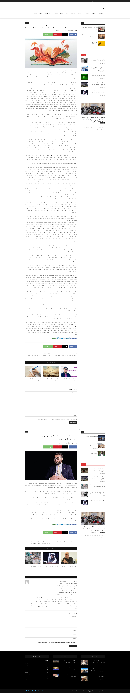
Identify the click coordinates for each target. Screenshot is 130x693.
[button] (103, 16)
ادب (26, 22)
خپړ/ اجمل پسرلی (94, 42)
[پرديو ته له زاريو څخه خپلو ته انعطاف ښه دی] (56, 675)
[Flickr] (42, 690)
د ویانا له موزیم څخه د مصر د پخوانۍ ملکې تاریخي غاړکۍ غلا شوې (97, 60)
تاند (99, 122)
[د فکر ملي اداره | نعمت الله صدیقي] (69, 371)
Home (104, 20)
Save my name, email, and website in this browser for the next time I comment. (56, 419)
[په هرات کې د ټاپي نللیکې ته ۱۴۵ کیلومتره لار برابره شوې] (84, 670)
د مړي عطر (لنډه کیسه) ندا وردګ (90, 27)
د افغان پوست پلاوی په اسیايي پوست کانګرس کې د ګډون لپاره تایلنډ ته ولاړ (98, 68)
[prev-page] (76, 383)
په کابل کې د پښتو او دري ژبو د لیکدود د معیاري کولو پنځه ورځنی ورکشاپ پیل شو (93, 119)
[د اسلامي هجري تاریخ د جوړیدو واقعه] (56, 668)
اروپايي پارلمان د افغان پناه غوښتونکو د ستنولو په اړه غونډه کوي (97, 84)
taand (63, 30)
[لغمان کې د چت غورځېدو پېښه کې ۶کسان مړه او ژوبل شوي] (56, 661)
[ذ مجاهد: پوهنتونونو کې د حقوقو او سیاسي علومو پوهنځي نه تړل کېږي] (84, 92)
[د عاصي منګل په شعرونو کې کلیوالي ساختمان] (51, 371)
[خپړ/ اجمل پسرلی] (101, 43)
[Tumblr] (100, 1)
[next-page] (73, 383)
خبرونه (83, 55)
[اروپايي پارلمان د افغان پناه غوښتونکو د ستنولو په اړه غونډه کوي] (84, 84)
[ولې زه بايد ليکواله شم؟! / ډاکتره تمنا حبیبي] (33, 371)
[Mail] (35, 690)
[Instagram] (102, 1)
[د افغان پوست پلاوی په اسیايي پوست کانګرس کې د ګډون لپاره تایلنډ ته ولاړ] (84, 68)
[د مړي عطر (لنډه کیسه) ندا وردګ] (101, 29)
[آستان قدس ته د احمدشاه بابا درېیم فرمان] (84, 678)
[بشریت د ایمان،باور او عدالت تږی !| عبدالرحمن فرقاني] (84, 662)
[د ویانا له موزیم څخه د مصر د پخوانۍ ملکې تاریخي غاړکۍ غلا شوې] (84, 60)
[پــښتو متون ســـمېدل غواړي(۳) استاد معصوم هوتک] (101, 36)
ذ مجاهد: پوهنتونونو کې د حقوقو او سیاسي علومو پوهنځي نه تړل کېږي (97, 92)
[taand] (69, 30)
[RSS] (32, 690)
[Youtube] (96, 1)
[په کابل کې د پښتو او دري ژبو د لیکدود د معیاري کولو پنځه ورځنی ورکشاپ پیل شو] (93, 109)
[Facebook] (104, 1)
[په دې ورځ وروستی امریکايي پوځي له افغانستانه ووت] (84, 77)
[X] (98, 1)
